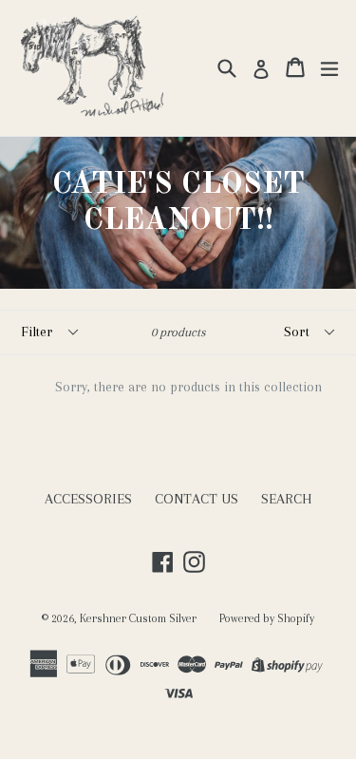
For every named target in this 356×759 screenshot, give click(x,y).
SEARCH (286, 498)
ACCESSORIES (88, 498)
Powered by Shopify (266, 618)
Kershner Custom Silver (138, 618)
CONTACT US (196, 498)
